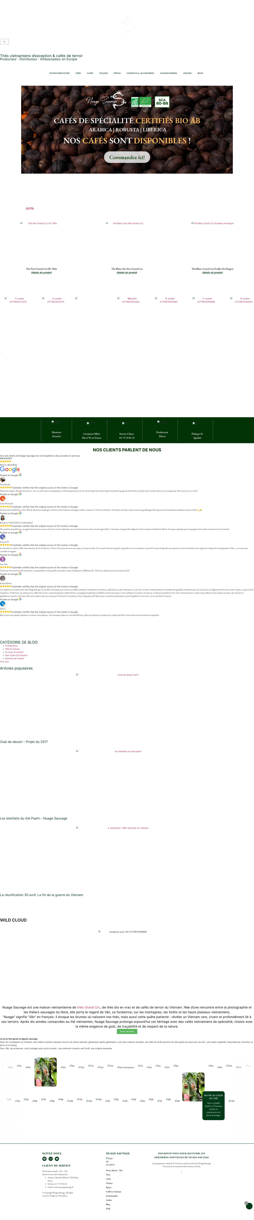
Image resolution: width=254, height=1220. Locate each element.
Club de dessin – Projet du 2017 (24, 742)
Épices (117, 73)
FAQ (2, 49)
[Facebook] (44, 1159)
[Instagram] (51, 1159)
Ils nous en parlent (14, 652)
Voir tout (4, 661)
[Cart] (4, 41)
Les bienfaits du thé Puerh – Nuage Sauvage (33, 818)
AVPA (30, 208)
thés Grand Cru (88, 1007)
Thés (78, 73)
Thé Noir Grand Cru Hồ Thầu (41, 268)
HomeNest (62, 1195)
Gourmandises (168, 73)
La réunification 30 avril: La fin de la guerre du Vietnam (41, 895)
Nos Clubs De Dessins (16, 655)
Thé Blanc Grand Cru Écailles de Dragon (212, 268)
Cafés (90, 73)
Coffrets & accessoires (140, 73)
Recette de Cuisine (14, 658)
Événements (11, 645)
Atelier (187, 73)
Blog (200, 73)
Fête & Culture (12, 649)
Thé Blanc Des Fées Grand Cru (127, 268)
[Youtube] (57, 1159)
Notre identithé (59, 73)
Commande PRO (8, 46)
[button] (1, 353)
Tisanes (103, 73)
